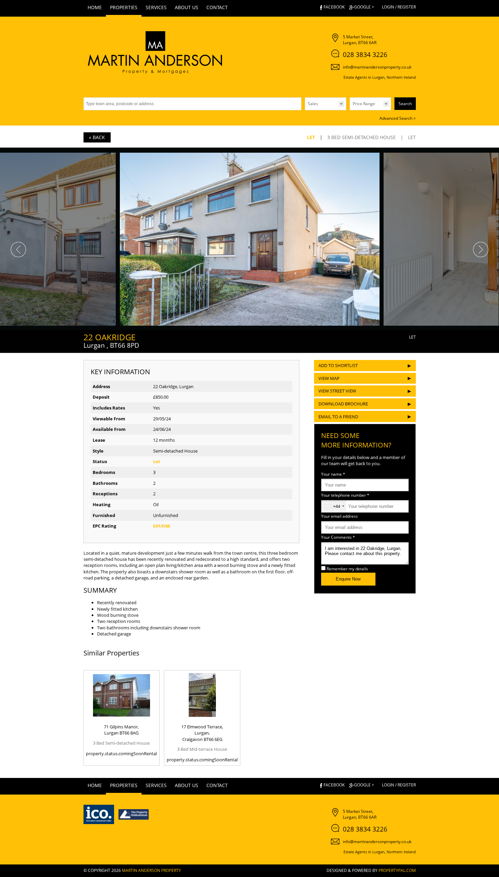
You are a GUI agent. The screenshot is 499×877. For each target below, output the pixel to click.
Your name (333, 474)
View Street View (337, 391)
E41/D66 (161, 526)
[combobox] (333, 506)
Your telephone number (345, 495)
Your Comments (338, 537)
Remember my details (347, 568)
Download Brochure (343, 404)
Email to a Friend (338, 417)
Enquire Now (348, 579)
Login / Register (399, 7)
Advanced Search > (398, 118)
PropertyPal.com (397, 870)
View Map (328, 378)
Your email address (339, 516)
